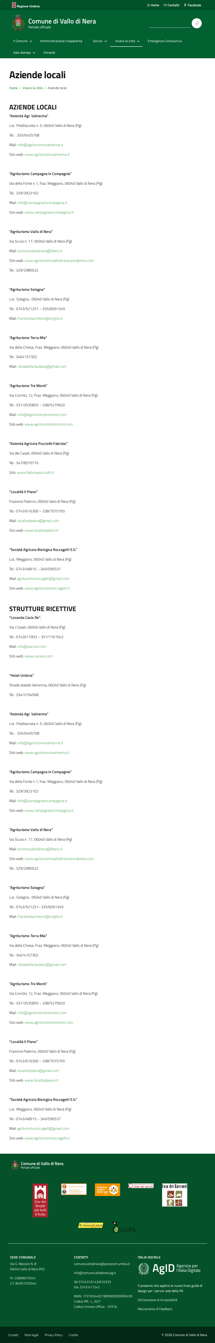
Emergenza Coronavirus (165, 40)
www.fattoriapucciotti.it (35, 472)
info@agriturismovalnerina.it (40, 145)
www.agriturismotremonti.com (49, 424)
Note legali (31, 1335)
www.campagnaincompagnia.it (49, 212)
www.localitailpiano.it (41, 530)
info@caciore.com (32, 646)
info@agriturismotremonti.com (42, 414)
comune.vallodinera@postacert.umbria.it (102, 1263)
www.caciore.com (39, 656)
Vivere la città (33, 87)
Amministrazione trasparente (61, 40)
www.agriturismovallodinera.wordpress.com (59, 260)
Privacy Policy (54, 1335)
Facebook (194, 5)
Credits (73, 1335)
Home (154, 5)
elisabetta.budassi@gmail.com (42, 366)
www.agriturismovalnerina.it (47, 154)
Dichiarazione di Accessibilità (157, 1299)
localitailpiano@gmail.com (38, 520)
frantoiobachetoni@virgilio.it (40, 318)
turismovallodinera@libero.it (40, 251)
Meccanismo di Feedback (155, 1308)
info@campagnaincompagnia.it (42, 202)
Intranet (49, 52)
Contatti (173, 5)
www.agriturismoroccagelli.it (47, 588)
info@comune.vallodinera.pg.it (95, 1272)
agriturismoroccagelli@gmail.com (43, 578)
